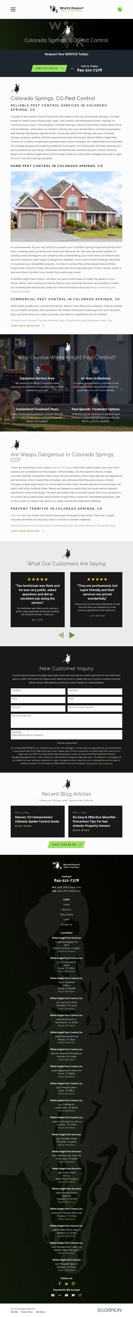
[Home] (66, 9)
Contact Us (66, 924)
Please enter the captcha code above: (27, 735)
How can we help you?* (22, 716)
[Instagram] (73, 1283)
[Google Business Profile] (66, 1283)
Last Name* (73, 690)
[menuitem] (14, 1312)
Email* (71, 699)
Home (66, 904)
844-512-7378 (89, 70)
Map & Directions (66, 951)
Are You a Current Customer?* (81, 707)
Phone (14, 699)
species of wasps (62, 467)
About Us (66, 909)
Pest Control (66, 914)
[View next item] (72, 635)
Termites (16, 515)
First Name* (16, 690)
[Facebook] (59, 1283)
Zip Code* (16, 707)
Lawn (66, 919)
